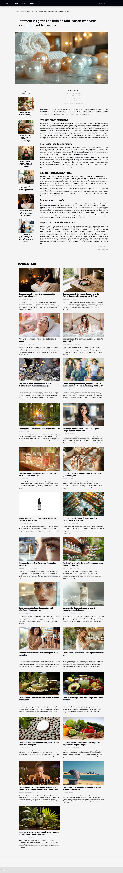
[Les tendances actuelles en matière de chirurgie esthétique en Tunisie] (83, 773)
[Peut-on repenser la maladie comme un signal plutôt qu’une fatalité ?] (26, 152)
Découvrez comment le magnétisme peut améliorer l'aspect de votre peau (39, 743)
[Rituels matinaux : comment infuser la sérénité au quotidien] (26, 104)
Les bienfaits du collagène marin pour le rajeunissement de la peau (79, 609)
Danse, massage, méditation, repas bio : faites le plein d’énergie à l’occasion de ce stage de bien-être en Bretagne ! (83, 385)
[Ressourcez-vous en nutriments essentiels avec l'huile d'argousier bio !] (39, 504)
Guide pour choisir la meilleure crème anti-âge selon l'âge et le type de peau (37, 609)
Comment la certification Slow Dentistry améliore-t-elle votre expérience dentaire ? (26, 238)
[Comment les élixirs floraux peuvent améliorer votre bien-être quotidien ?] (39, 459)
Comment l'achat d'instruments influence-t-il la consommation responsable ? (26, 138)
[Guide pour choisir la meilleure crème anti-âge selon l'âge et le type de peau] (39, 593)
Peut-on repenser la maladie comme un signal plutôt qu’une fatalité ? (26, 163)
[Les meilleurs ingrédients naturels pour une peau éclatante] (83, 683)
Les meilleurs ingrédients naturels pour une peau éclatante (83, 698)
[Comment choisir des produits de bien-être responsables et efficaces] (83, 504)
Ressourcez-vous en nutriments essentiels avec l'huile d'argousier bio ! (37, 519)
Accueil (17, 11)
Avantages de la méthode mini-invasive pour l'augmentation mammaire (81, 429)
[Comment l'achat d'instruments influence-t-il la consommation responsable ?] (26, 126)
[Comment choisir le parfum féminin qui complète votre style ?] (83, 324)
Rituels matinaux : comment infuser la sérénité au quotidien (26, 114)
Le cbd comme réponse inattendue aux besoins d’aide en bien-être (25, 188)
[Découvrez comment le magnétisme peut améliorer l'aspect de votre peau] (39, 728)
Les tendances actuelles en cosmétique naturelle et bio (83, 653)
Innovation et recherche (73, 100)
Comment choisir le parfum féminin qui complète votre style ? (83, 340)
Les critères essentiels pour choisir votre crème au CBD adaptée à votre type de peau (39, 833)
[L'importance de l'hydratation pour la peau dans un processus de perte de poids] (83, 728)
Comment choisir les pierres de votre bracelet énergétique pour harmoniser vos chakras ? (81, 295)
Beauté (8, 3)
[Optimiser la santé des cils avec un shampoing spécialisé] (39, 549)
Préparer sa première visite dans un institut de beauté (38, 340)
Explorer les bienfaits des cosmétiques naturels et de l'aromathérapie (83, 564)
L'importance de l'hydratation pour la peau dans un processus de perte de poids (82, 743)
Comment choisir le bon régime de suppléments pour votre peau (82, 474)
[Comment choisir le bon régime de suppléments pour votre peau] (83, 459)
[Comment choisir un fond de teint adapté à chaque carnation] (39, 638)
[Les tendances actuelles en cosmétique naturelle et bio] (83, 638)
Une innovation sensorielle (73, 93)
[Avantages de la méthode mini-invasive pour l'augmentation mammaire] (83, 414)
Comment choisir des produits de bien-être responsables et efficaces (80, 519)
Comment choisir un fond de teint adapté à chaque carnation (39, 653)
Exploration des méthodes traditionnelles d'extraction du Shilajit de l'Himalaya (35, 384)
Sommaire (74, 90)
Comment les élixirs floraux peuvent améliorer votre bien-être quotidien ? (38, 474)
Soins (23, 3)
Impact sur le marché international (73, 103)
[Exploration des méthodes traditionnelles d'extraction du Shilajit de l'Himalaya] (39, 369)
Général (32, 3)
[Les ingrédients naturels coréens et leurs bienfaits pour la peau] (39, 683)
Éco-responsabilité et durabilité (73, 96)
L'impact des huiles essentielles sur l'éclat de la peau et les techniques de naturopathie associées (38, 788)
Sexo (16, 3)
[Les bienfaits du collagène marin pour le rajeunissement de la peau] (83, 593)
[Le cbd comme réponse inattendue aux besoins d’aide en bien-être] (26, 177)
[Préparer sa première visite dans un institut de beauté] (39, 324)
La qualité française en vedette (73, 98)
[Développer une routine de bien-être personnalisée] (39, 414)
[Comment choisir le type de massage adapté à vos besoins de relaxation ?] (26, 201)
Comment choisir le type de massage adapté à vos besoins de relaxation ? (26, 212)
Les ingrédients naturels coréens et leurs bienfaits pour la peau (39, 698)
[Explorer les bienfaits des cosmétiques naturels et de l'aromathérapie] (83, 549)
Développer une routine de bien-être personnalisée (39, 428)
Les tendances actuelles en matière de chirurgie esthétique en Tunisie (82, 788)
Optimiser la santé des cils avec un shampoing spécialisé (37, 564)
